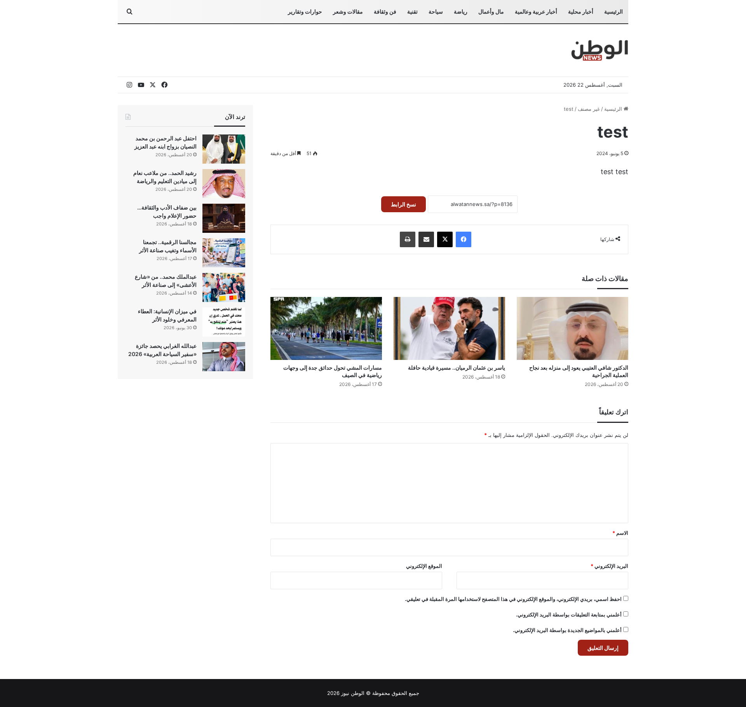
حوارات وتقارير (305, 11)
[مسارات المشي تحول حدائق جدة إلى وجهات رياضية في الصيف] (326, 328)
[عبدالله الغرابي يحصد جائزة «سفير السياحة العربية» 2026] (223, 356)
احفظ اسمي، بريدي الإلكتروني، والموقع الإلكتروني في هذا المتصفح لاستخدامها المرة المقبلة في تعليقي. (513, 599)
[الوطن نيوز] (599, 50)
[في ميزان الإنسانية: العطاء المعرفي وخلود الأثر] (223, 322)
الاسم (620, 533)
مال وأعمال (491, 11)
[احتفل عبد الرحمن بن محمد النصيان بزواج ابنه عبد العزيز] (223, 149)
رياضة (460, 11)
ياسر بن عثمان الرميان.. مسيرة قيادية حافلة (456, 367)
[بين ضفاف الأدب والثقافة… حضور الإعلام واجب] (223, 218)
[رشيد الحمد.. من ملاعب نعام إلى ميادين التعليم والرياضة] (223, 183)
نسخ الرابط (403, 204)
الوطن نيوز (352, 693)
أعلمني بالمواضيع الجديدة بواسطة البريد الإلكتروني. (567, 630)
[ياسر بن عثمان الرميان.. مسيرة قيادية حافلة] (449, 328)
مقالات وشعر (348, 11)
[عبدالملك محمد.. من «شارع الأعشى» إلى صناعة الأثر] (223, 287)
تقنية (412, 11)
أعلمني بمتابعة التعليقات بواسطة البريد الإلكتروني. (569, 614)
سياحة (436, 11)
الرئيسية (613, 11)
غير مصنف (589, 109)
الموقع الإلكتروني (424, 566)
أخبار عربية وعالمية (536, 11)
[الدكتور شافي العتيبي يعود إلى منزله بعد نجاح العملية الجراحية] (572, 328)
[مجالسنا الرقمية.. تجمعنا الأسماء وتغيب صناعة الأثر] (223, 252)
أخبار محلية (580, 11)
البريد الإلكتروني (609, 566)
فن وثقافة (385, 11)
